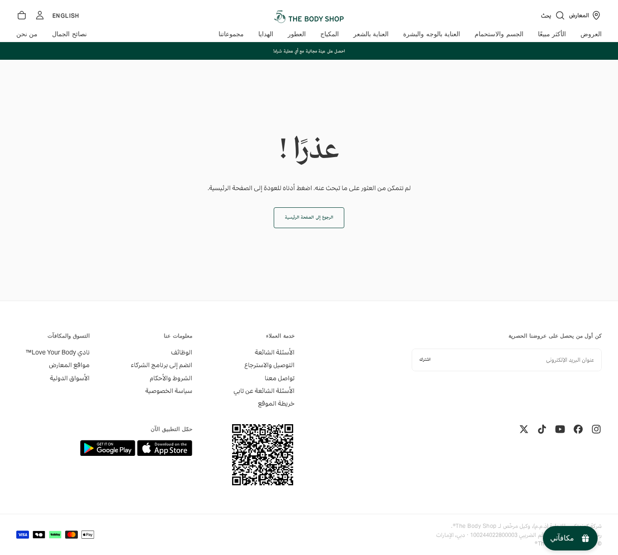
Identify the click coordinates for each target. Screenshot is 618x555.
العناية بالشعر (371, 34)
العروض (591, 34)
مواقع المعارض (69, 365)
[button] (553, 15)
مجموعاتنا (231, 34)
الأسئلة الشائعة (275, 352)
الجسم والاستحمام (499, 34)
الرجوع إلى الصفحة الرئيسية (309, 217)
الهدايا (265, 34)
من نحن (27, 34)
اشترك (424, 359)
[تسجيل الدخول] (39, 15)
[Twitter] (523, 429)
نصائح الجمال (69, 34)
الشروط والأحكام (171, 378)
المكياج (329, 34)
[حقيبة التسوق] (21, 15)
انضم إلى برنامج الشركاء (161, 365)
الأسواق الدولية (70, 378)
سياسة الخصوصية (168, 391)
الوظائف (181, 352)
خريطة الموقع (276, 403)
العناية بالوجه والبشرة (431, 34)
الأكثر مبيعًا (552, 34)
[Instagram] (596, 429)
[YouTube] (560, 429)
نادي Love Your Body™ (58, 352)
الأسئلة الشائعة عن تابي (264, 391)
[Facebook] (578, 429)
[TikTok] (542, 429)
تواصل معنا (280, 378)
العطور (297, 34)
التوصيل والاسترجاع (269, 365)
